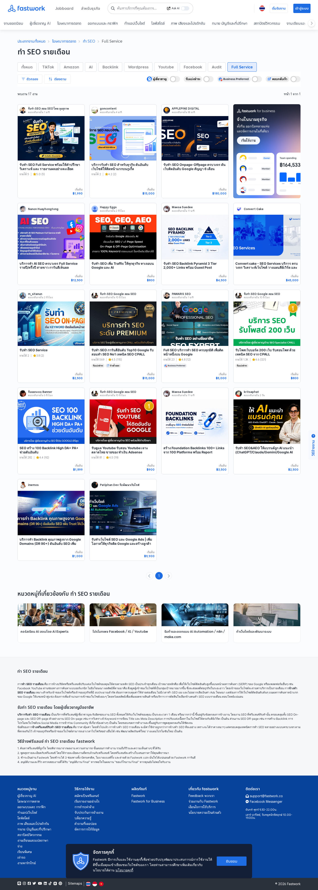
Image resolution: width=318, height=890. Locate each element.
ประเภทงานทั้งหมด (31, 41)
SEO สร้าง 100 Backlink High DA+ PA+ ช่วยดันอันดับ (49, 450)
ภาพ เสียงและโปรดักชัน (188, 23)
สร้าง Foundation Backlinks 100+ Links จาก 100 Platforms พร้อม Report (193, 450)
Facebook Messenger (266, 801)
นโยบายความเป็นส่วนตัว (205, 812)
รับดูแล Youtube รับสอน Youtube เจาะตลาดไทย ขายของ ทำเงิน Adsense (119, 450)
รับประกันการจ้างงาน (88, 812)
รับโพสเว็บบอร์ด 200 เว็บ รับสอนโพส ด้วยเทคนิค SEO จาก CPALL (265, 352)
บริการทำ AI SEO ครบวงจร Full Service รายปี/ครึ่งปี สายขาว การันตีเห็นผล (49, 265)
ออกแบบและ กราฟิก (103, 23)
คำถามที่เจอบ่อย (85, 824)
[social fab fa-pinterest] (60, 883)
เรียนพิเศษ (24, 852)
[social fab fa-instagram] (24, 883)
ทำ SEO (89, 41)
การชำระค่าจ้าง (84, 807)
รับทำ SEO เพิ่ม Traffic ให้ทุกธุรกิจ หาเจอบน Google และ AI (122, 265)
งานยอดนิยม (13, 23)
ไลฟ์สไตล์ (158, 23)
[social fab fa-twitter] (34, 883)
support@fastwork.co (266, 796)
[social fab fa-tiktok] (50, 883)
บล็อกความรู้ (82, 818)
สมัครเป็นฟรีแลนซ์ (86, 796)
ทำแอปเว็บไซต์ (134, 23)
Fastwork (138, 796)
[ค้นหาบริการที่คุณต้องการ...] (113, 8)
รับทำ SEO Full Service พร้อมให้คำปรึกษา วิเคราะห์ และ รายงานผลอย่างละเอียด (50, 167)
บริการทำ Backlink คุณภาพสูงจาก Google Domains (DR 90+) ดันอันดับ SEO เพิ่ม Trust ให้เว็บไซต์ (50, 543)
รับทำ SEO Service (33, 350)
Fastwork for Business (148, 801)
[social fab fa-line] (19, 883)
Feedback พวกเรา (201, 796)
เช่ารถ (21, 857)
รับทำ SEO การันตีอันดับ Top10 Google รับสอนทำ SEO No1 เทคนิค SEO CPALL (122, 352)
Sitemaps (75, 884)
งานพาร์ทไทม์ (26, 863)
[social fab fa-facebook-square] (29, 883)
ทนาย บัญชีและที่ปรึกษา (229, 23)
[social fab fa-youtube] (40, 883)
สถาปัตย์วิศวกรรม (267, 23)
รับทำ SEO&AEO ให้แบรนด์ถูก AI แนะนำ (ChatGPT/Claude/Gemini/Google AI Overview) (264, 452)
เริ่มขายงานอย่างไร (86, 801)
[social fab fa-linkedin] (45, 883)
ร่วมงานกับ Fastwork (203, 801)
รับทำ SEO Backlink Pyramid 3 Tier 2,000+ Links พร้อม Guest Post (190, 265)
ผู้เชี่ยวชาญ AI (40, 23)
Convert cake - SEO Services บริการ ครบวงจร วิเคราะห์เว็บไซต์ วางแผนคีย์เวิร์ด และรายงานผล (266, 267)
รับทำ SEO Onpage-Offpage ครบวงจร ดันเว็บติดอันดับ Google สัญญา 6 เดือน (194, 167)
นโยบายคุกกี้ (124, 870)
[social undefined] (55, 883)
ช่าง (19, 846)
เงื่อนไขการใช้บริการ (202, 807)
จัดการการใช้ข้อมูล (86, 829)
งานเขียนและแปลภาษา (32, 840)
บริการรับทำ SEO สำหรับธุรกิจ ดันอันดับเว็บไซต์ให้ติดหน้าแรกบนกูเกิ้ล (119, 167)
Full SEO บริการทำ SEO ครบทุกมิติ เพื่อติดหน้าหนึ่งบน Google (193, 352)
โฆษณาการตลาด (69, 23)
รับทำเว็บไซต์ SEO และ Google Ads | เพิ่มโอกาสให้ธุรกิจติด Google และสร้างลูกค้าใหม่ (121, 543)
